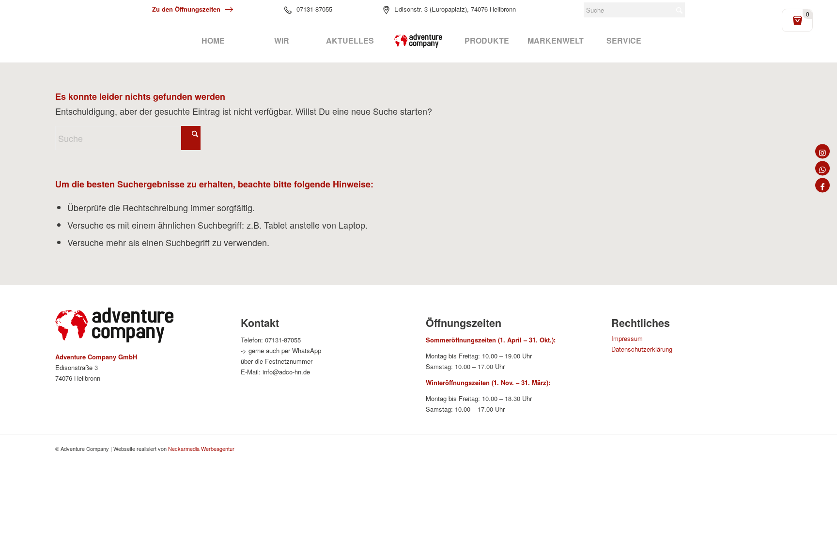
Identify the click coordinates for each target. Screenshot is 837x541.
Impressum (627, 338)
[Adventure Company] (418, 40)
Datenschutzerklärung (641, 349)
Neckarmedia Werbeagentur (201, 448)
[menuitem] (213, 41)
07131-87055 (314, 9)
